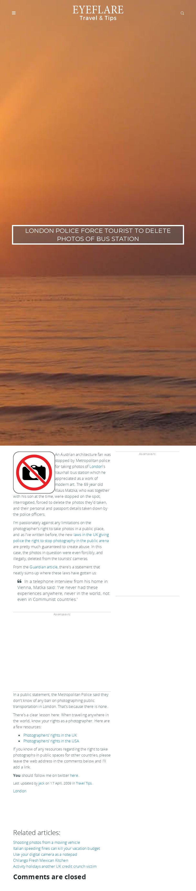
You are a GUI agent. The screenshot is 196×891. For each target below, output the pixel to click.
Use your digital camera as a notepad (45, 854)
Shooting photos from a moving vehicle (46, 842)
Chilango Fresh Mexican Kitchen (40, 860)
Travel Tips (84, 783)
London (96, 466)
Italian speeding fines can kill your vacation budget (56, 848)
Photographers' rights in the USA (51, 741)
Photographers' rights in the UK (50, 735)
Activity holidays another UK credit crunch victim (55, 866)
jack (41, 783)
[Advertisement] (62, 653)
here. (74, 775)
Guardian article (44, 567)
